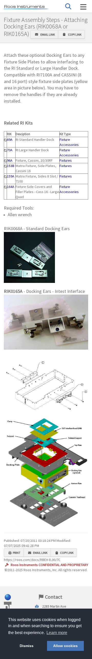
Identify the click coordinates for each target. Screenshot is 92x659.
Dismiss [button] (26, 646)
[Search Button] (68, 6)
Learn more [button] (57, 632)
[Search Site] (83, 7)
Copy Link (74, 34)
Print (16, 553)
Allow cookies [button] (65, 646)
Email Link (47, 34)
